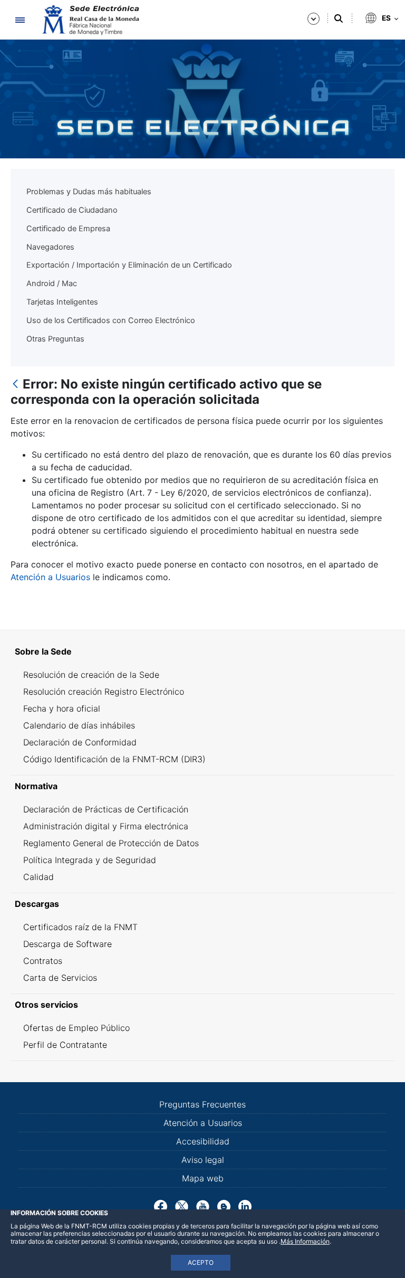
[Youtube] (202, 1205)
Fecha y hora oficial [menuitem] (61, 708)
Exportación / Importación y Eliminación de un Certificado (129, 265)
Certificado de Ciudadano (72, 210)
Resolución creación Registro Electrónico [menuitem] (103, 691)
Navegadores (50, 247)
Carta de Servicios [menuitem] (60, 977)
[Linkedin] (245, 1205)
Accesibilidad (202, 1141)
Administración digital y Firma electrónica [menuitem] (105, 826)
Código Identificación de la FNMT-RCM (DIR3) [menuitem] (114, 759)
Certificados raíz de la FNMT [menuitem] (80, 927)
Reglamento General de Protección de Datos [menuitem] (111, 843)
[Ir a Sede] (90, 20)
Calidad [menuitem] (38, 877)
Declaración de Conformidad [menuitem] (80, 742)
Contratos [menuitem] (42, 960)
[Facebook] (160, 1205)
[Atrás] (15, 385)
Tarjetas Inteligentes (62, 302)
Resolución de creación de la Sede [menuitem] (91, 674)
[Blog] (223, 1205)
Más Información (305, 1241)
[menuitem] (202, 651)
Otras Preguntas (55, 339)
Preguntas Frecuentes (202, 1104)
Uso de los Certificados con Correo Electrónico (110, 320)
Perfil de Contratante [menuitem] (65, 1044)
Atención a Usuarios (50, 577)
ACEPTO (201, 1262)
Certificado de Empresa (68, 228)
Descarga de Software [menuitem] (67, 944)
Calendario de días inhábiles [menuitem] (79, 725)
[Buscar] (338, 18)
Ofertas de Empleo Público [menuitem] (76, 1028)
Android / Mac (51, 283)
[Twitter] (181, 1205)
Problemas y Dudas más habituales (88, 191)
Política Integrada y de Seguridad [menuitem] (89, 860)
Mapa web (203, 1178)
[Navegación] (19, 20)
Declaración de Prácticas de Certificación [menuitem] (105, 809)
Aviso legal (202, 1159)
